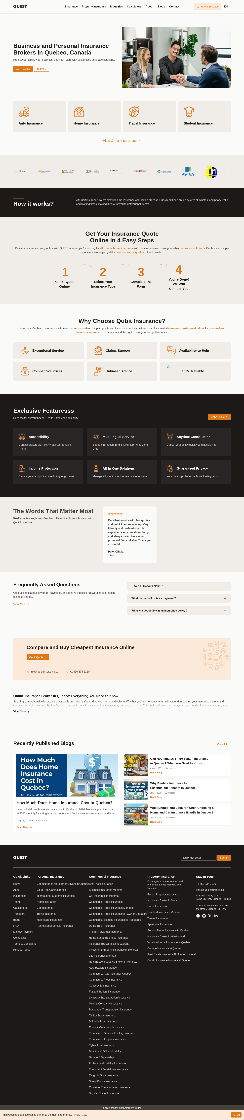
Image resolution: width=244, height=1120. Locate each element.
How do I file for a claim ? (147, 586)
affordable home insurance (117, 248)
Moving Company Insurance (105, 1003)
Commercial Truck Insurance (106, 901)
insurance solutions (192, 248)
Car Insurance (45, 907)
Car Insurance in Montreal (104, 895)
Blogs (161, 6)
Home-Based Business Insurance (108, 937)
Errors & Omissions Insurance (106, 1027)
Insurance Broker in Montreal (164, 900)
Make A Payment (23, 931)
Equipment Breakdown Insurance (108, 1069)
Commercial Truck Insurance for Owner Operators (118, 913)
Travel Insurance (46, 913)
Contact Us (19, 937)
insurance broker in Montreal (186, 328)
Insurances (19, 895)
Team (16, 901)
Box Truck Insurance (101, 883)
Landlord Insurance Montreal (164, 912)
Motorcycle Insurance (49, 919)
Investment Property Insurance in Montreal (113, 949)
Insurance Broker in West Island (166, 936)
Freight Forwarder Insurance (105, 931)
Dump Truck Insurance (102, 925)
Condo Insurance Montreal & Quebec (169, 960)
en (226, 6)
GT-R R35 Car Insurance (51, 889)
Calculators (134, 6)
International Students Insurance (56, 895)
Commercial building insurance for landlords (115, 919)
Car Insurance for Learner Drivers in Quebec (63, 883)
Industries (116, 6)
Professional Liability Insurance (107, 1063)
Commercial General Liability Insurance (112, 1033)
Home (16, 883)
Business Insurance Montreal (106, 889)
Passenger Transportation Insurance (110, 1009)
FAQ (16, 925)
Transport (18, 913)
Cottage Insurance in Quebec (164, 948)
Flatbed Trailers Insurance (104, 991)
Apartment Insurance (159, 924)
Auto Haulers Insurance (103, 967)
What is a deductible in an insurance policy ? (159, 610)
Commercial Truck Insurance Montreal (111, 907)
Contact (174, 6)
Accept (236, 1115)
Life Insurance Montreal (103, 955)
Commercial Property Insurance (107, 1039)
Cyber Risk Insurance (101, 1045)
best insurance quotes (130, 252)
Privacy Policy (21, 949)
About (149, 6)
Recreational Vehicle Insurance (55, 925)
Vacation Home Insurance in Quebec (169, 942)
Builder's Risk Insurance (103, 1021)
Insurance (71, 6)
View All (224, 744)
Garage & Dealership (101, 1057)
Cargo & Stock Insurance (103, 1075)
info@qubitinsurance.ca (44, 671)
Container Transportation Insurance (109, 1087)
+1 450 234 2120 (80, 671)
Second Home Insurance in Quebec (168, 930)
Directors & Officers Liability (105, 1051)
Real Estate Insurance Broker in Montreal (113, 961)
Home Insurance (46, 901)
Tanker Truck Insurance (102, 1015)
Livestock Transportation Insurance (109, 997)
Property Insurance (94, 6)
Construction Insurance (102, 985)
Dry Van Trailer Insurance (104, 1093)
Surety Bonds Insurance (103, 1081)
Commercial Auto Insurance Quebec (110, 973)
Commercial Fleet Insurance (105, 979)
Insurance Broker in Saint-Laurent (108, 943)
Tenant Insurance (157, 918)
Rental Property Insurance (162, 894)
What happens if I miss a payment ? (153, 598)
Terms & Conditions (24, 943)
